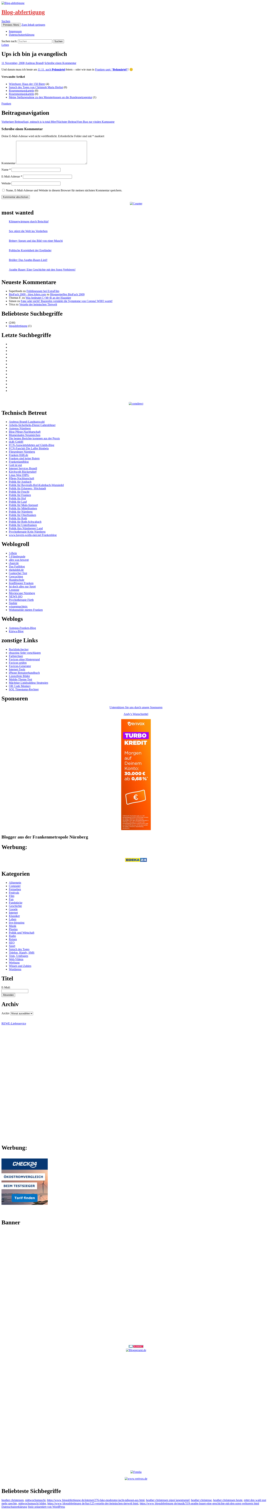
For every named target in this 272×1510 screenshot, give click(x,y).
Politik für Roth (18, 518)
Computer (15, 886)
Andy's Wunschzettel (136, 714)
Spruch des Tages (19, 949)
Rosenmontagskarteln (21, 90)
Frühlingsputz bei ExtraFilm (42, 291)
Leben (5, 44)
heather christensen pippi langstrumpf (167, 1500)
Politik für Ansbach (20, 481)
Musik (12, 926)
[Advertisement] (136, 1285)
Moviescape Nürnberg (22, 593)
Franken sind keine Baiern (24, 458)
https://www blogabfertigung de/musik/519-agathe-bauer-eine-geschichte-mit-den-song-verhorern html (199, 1503)
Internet (13, 912)
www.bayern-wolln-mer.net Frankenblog (33, 535)
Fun (11, 899)
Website (6, 183)
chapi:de (14, 563)
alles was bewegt (19, 559)
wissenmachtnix (18, 606)
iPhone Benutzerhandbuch (24, 672)
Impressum (15, 31)
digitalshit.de (16, 569)
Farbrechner (16, 656)
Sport (12, 945)
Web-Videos (16, 959)
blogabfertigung (18, 325)
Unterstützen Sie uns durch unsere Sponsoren (136, 707)
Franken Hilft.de (18, 455)
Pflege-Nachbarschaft (21, 478)
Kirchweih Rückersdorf (22, 471)
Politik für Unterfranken (23, 525)
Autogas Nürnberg (20, 428)
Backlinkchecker (18, 649)
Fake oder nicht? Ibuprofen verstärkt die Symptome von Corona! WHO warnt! (67, 301)
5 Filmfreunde (17, 556)
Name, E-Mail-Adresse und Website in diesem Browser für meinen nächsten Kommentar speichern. (64, 190)
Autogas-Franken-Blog (22, 628)
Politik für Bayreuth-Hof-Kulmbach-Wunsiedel (36, 485)
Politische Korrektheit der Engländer (30, 250)
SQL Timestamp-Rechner (24, 689)
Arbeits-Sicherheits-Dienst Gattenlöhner (32, 425)
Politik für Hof (17, 498)
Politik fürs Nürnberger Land (26, 528)
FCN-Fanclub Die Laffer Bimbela (29, 448)
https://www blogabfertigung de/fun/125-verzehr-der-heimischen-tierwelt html (92, 1503)
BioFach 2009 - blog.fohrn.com (27, 294)
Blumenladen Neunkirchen (24, 435)
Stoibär (13, 603)
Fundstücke (15, 902)
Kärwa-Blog (16, 631)
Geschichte (15, 906)
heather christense (201, 1500)
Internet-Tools (17, 669)
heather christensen (12, 1500)
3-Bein (13, 553)
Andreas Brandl (34, 63)
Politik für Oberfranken (22, 515)
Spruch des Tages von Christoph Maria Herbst (36, 87)
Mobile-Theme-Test (20, 679)
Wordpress (15, 969)
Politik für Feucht (19, 491)
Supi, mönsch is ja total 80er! (29, 121)
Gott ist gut (15, 465)
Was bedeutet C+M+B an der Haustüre (48, 297)
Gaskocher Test (18, 573)
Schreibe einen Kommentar (60, 63)
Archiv (5, 1013)
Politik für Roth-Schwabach (25, 521)
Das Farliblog (17, 566)
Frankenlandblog (19, 461)
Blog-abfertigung (23, 12)
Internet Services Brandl (23, 468)
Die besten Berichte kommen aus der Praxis (34, 438)
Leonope (14, 589)
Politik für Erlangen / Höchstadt (27, 488)
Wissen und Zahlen (20, 965)
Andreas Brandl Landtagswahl (27, 421)
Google (13, 909)
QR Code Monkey (20, 686)
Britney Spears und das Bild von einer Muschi (36, 240)
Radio (12, 936)
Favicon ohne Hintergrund (24, 659)
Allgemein (15, 882)
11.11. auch (51, 69)
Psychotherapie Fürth (21, 599)
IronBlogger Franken (21, 583)
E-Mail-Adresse (11, 176)
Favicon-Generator (20, 666)
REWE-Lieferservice (13, 1023)
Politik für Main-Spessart (23, 505)
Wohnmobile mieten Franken (26, 609)
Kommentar (8, 163)
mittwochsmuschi (35, 1500)
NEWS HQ (16, 596)
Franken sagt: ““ (111, 69)
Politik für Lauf (18, 501)
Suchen (5, 21)
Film (11, 896)
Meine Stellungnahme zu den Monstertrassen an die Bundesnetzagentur (50, 97)
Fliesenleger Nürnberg (22, 451)
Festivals (14, 892)
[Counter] (136, 203)
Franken (6, 103)
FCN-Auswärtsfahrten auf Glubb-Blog (31, 445)
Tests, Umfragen (18, 955)
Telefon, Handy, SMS (21, 952)
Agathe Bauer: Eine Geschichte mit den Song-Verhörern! (42, 269)
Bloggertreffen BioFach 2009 (67, 294)
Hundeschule (16, 579)
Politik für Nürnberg (21, 511)
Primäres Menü (11, 25)
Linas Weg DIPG (19, 475)
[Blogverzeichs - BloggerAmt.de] (136, 1350)
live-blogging (16, 922)
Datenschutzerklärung (21, 34)
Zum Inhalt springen (33, 24)
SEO (12, 942)
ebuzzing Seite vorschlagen (25, 652)
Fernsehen (15, 889)
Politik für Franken (20, 495)
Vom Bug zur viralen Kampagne (86, 121)
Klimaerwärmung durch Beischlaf (28, 221)
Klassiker (14, 916)
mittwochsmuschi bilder (32, 1503)
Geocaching (16, 576)
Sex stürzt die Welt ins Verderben (28, 231)
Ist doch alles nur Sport (22, 586)
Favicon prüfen (18, 662)
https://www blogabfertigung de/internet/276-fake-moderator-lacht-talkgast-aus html (96, 1500)
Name (6, 169)
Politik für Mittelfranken (23, 508)
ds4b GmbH (16, 441)
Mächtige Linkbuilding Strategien (28, 682)
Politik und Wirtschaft (21, 932)
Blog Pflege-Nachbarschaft (25, 431)
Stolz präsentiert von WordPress (46, 1506)
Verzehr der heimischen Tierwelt (38, 304)
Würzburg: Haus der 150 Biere (27, 84)
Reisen (13, 939)
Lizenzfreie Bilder (19, 676)
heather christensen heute (227, 1500)
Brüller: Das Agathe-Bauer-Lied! (28, 260)
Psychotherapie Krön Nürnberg (27, 531)
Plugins (13, 929)
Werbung (14, 962)
